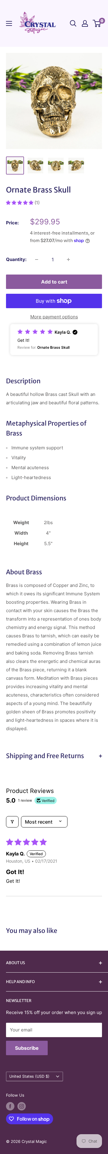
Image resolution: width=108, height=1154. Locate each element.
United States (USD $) (29, 1076)
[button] (20, 202)
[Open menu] (9, 23)
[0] (97, 23)
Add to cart (54, 282)
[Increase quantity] (68, 259)
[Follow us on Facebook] (10, 1106)
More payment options (54, 317)
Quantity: (16, 259)
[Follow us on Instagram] (21, 1106)
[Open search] (73, 23)
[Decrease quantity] (36, 259)
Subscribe (27, 1048)
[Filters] (12, 822)
